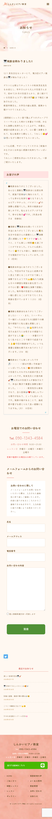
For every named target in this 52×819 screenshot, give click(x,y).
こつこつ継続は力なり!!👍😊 (15, 706)
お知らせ (34, 796)
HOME (9, 775)
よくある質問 (36, 781)
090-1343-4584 (29, 438)
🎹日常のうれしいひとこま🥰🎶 (16, 686)
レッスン (11, 791)
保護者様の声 (36, 775)
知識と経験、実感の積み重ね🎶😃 (17, 696)
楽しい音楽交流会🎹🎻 (12, 676)
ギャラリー (11, 796)
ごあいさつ (11, 781)
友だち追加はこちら (16, 765)
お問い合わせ (36, 791)
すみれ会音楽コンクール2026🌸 (16, 716)
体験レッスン (12, 786)
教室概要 (34, 786)
